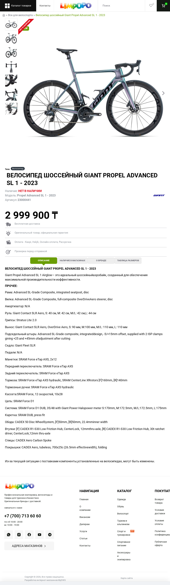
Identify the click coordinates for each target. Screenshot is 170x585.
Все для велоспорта (20, 15)
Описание (43, 260)
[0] (149, 5)
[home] (3, 15)
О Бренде (101, 260)
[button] (21, 93)
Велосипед (17, 168)
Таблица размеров (128, 260)
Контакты (45, 5)
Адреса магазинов (27, 546)
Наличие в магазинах (72, 260)
